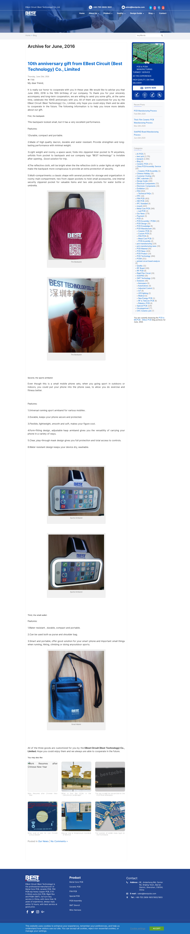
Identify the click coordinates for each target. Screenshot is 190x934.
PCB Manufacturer (144, 229)
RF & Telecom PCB (146, 301)
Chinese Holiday (143, 173)
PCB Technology (143, 256)
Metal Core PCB (143, 209)
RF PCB (140, 271)
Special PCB (142, 306)
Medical (141, 296)
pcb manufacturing (144, 244)
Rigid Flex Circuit (144, 273)
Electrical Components (146, 183)
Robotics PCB (144, 303)
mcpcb (139, 206)
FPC (138, 196)
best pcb (140, 156)
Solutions (140, 281)
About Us (93, 13)
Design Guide (136, 13)
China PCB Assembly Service (149, 166)
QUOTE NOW (150, 88)
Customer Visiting (144, 176)
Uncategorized (142, 308)
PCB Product (142, 254)
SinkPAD (140, 276)
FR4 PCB (141, 199)
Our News (43, 841)
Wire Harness (75, 910)
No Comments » (59, 841)
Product (106, 13)
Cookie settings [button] (137, 928)
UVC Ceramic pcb (144, 311)
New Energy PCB (145, 298)
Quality (120, 13)
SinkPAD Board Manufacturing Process (146, 135)
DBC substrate (143, 178)
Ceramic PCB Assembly (148, 171)
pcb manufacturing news (146, 246)
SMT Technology (143, 278)
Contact (162, 13)
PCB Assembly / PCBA (146, 221)
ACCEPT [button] (156, 928)
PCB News (141, 251)
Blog (151, 13)
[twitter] (32, 912)
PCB (139, 219)
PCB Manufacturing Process (145, 112)
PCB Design (142, 224)
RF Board (141, 268)
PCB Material (142, 249)
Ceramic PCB (142, 164)
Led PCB (141, 211)
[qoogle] (42, 912)
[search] (162, 35)
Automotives (143, 286)
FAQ (138, 191)
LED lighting (143, 293)
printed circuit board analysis (148, 261)
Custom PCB (143, 234)
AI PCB (140, 154)
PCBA (139, 259)
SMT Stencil (74, 905)
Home (82, 13)
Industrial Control (145, 288)
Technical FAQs (144, 194)
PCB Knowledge (143, 226)
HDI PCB (140, 201)
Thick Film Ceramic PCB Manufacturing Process (144, 123)
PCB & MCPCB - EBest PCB (149, 319)
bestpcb (140, 159)
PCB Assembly (144, 241)
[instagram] (37, 912)
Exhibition (141, 188)
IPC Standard (142, 204)
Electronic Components (146, 186)
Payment (140, 216)
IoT (139, 291)
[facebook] (27, 912)
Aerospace (142, 283)
